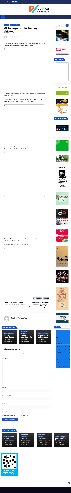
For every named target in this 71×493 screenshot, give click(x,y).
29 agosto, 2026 (26, 442)
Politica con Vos (15, 36)
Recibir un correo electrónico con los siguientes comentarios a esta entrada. (22, 411)
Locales (15, 17)
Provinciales (25, 17)
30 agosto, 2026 (9, 442)
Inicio (8, 17)
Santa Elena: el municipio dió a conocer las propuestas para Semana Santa (14, 304)
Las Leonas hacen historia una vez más (43, 440)
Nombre (4, 387)
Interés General (24, 331)
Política (5, 333)
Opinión (57, 17)
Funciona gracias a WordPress (7, 490)
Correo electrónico (7, 395)
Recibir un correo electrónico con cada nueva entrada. (17, 415)
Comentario (5, 358)
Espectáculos (47, 17)
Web (3, 403)
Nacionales (36, 17)
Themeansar (24, 490)
